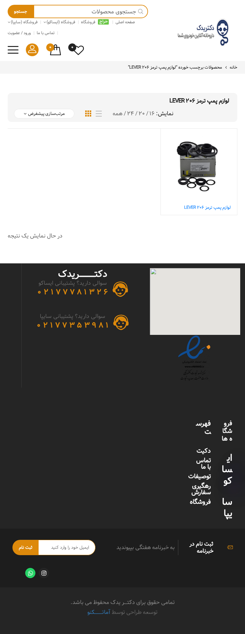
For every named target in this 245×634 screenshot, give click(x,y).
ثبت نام (25, 547)
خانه (233, 67)
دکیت (204, 451)
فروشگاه (200, 502)
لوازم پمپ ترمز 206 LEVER (207, 207)
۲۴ (130, 113)
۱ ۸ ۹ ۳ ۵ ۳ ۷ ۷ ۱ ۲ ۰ (72, 325)
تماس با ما (203, 463)
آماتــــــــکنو (98, 612)
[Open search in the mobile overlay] (78, 11)
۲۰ (141, 113)
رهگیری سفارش (201, 489)
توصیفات (199, 476)
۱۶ (152, 113)
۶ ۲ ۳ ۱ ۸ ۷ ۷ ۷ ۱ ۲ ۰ (72, 292)
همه (117, 113)
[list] (98, 114)
